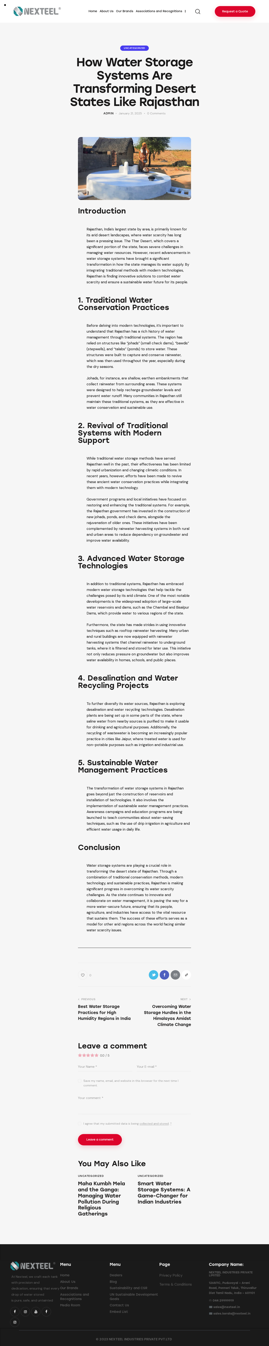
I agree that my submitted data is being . (127, 1123)
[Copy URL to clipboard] (186, 975)
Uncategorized (134, 48)
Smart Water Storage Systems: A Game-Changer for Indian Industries (164, 1193)
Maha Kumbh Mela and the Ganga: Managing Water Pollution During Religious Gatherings (101, 1199)
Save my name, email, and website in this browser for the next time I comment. (130, 1083)
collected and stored (154, 1123)
